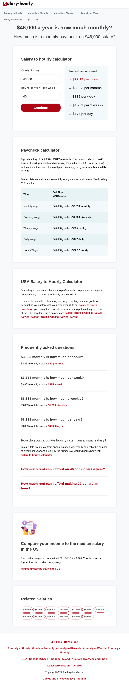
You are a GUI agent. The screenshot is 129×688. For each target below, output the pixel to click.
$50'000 (88, 616)
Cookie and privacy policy (58, 678)
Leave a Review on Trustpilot (64, 665)
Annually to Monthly (38, 13)
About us (81, 678)
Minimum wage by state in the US (40, 568)
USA (24, 659)
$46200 (78, 313)
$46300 (88, 313)
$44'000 (88, 609)
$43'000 (76, 609)
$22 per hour (55, 363)
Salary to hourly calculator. (37, 455)
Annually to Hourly (13, 13)
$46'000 (27, 616)
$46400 (98, 313)
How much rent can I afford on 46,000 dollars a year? (63, 469)
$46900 (64, 317)
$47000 (74, 317)
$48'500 (63, 616)
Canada (33, 659)
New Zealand (92, 659)
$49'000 (76, 616)
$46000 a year (56, 426)
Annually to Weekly (90, 13)
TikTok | (58, 642)
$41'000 (39, 609)
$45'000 (100, 609)
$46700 (44, 317)
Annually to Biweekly (64, 13)
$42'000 (51, 609)
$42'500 (63, 609)
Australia (77, 659)
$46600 (35, 317)
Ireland (66, 659)
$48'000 (51, 616)
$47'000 (39, 616)
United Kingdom (50, 659)
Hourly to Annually (13, 19)
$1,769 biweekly (57, 405)
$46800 (54, 317)
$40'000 (27, 609)
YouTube (72, 642)
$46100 (69, 313)
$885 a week (55, 384)
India (104, 659)
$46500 (25, 317)
